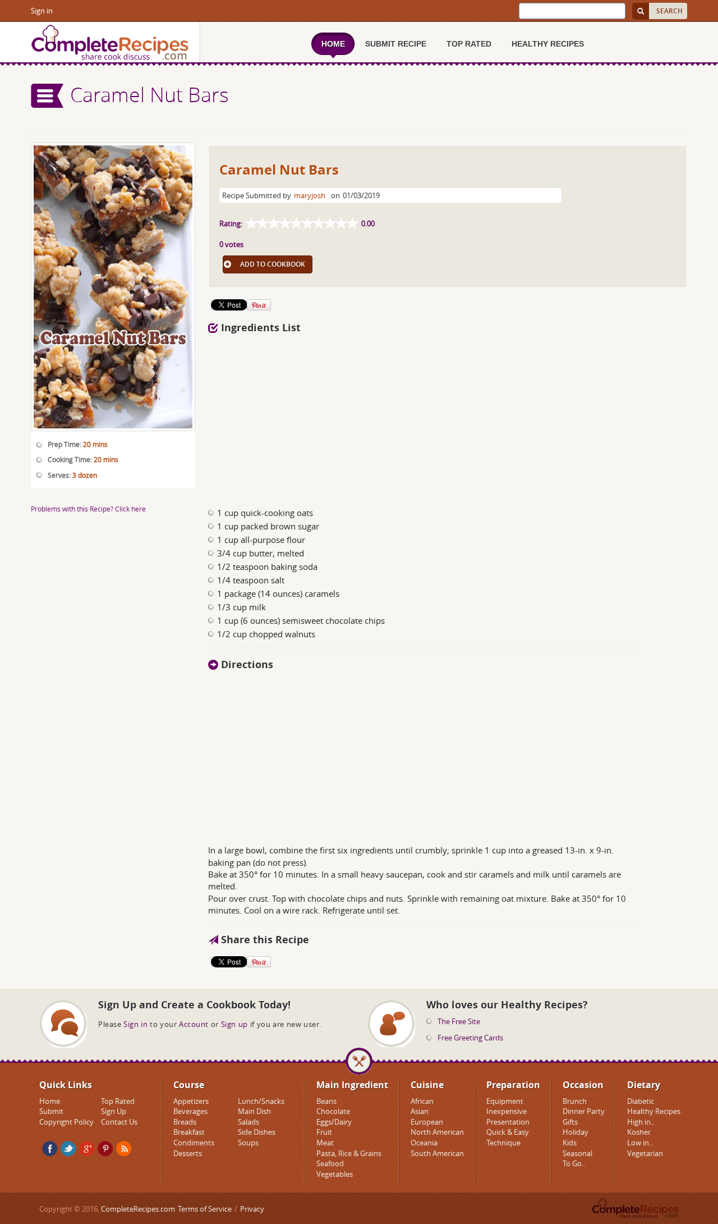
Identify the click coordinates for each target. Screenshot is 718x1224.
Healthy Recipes (653, 1111)
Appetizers (191, 1101)
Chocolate (333, 1111)
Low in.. (639, 1143)
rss (124, 1149)
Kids (570, 1143)
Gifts (570, 1122)
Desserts (187, 1153)
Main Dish (254, 1111)
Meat (325, 1143)
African (422, 1101)
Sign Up (113, 1111)
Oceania (424, 1143)
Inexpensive (506, 1111)
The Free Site (459, 1021)
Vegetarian (645, 1153)
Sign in (42, 11)
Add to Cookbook (272, 264)
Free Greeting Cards (470, 1038)
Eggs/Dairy (334, 1122)
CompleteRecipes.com (138, 1209)
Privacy (252, 1209)
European (427, 1122)
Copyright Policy (66, 1122)
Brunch (575, 1101)
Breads (184, 1122)
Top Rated (118, 1101)
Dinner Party (584, 1111)
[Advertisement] (383, 417)
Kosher (639, 1132)
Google (87, 1149)
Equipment (504, 1101)
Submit (51, 1111)
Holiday (575, 1132)
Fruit (324, 1132)
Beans (326, 1101)
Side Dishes (256, 1132)
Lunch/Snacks (261, 1101)
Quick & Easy (507, 1132)
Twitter (68, 1149)
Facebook (50, 1149)
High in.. (640, 1122)
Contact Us (119, 1122)
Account (194, 1024)
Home (49, 1101)
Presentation (508, 1122)
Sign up (234, 1024)
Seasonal (577, 1153)
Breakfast (189, 1132)
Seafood (330, 1163)
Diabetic (640, 1101)
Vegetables (334, 1174)
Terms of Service (205, 1209)
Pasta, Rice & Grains (348, 1153)
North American (437, 1132)
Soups (248, 1143)
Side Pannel (48, 95)
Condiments (193, 1143)
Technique (503, 1143)
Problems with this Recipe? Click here (88, 508)
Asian (420, 1111)
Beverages (190, 1111)
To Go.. (574, 1163)
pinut (105, 1149)
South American (437, 1153)
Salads (248, 1122)
